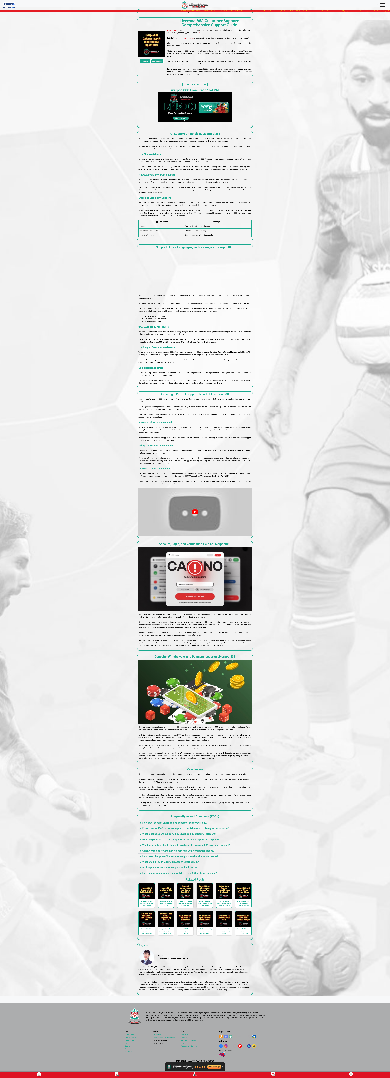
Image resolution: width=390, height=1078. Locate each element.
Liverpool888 (172, 30)
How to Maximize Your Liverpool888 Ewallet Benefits (224, 931)
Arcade (127, 1049)
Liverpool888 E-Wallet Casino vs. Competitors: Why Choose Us (166, 931)
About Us (184, 1035)
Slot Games (129, 1035)
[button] (195, 823)
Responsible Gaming (189, 1046)
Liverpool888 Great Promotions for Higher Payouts (166, 903)
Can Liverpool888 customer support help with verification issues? (178, 850)
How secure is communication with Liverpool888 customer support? (179, 873)
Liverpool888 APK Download (164, 1038)
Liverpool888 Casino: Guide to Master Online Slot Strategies (243, 931)
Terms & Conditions (188, 1040)
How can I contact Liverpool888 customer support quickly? (174, 822)
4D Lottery (129, 1052)
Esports (128, 1043)
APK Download (157, 61)
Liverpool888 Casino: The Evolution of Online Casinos (185, 931)
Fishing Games (130, 1038)
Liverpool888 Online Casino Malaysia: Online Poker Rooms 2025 (146, 931)
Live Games (129, 1040)
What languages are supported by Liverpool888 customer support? (179, 834)
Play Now (145, 61)
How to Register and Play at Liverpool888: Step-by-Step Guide (204, 931)
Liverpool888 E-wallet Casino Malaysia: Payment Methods (243, 903)
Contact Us (185, 1038)
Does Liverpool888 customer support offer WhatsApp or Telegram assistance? (185, 828)
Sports (127, 1046)
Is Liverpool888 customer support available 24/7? (169, 867)
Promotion (157, 1035)
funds (201, 33)
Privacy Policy (186, 1043)
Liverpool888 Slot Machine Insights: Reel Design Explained (146, 903)
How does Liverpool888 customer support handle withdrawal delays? (180, 856)
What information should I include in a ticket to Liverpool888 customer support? (186, 845)
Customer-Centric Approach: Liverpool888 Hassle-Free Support (224, 903)
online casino (189, 38)
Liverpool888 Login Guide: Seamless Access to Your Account (205, 903)
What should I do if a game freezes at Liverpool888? (170, 861)
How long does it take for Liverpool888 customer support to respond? (180, 839)
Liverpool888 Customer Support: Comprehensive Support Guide (185, 903)
